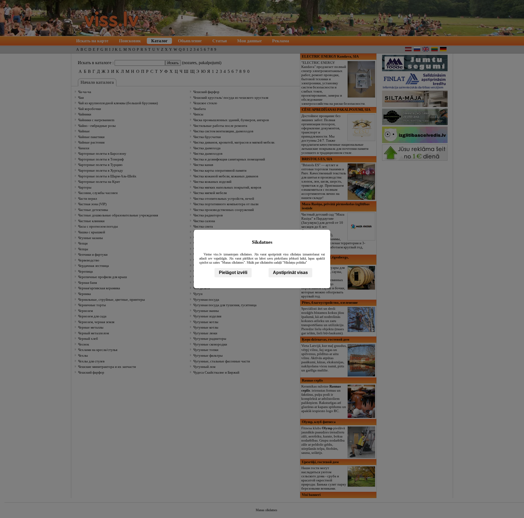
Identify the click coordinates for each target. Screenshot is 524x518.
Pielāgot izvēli (233, 272)
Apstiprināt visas (290, 272)
